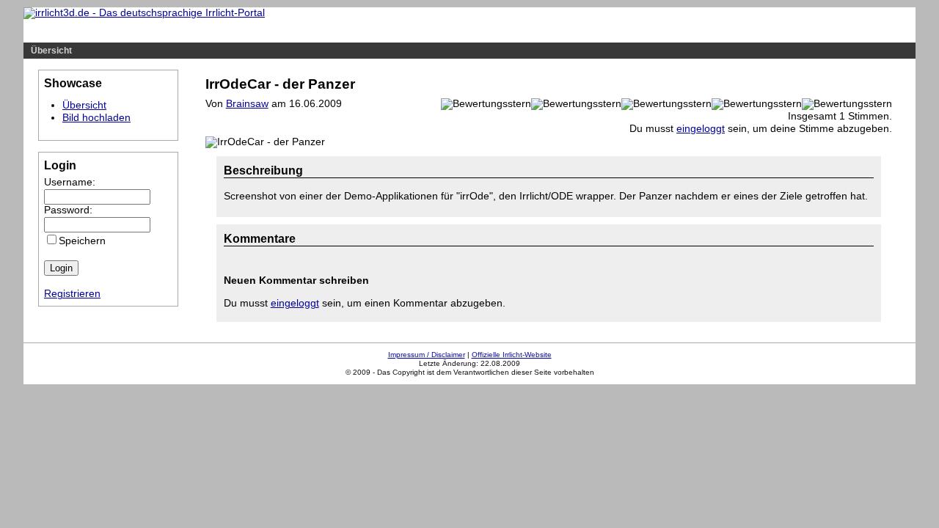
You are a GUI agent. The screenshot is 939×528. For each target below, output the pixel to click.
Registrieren (72, 293)
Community (249, 32)
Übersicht (51, 50)
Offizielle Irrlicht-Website (512, 355)
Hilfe (132, 32)
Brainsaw (247, 103)
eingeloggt (700, 128)
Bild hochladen (96, 117)
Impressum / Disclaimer (426, 355)
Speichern (82, 240)
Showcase (183, 31)
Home (45, 32)
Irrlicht (90, 32)
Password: (68, 210)
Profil (304, 32)
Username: (69, 182)
